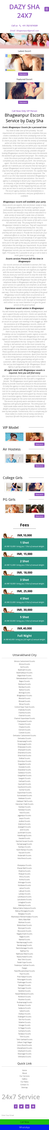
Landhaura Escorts (24, 897)
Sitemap (24, 1087)
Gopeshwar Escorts (24, 793)
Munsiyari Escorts (24, 928)
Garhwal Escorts (24, 781)
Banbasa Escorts (24, 684)
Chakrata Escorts (24, 710)
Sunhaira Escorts (24, 1031)
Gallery (24, 1079)
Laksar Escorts (24, 888)
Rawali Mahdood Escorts (24, 994)
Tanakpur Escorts (24, 1034)
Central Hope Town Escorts (24, 707)
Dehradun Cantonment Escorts (24, 735)
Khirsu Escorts (24, 877)
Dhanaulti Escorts (24, 750)
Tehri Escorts (24, 1037)
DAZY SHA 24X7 (24, 11)
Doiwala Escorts (24, 767)
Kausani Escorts (24, 852)
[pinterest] (33, 1106)
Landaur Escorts (25, 894)
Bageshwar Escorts (24, 675)
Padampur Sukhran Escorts (24, 965)
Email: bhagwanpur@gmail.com (24, 30)
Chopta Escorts (24, 727)
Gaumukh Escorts (24, 784)
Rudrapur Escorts (24, 1005)
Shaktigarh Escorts (24, 1017)
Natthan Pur (24, 951)
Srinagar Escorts (24, 1025)
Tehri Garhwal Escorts (24, 1039)
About (24, 1073)
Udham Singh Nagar (24, 1042)
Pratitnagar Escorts (24, 982)
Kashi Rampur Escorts (25, 850)
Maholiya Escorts (24, 905)
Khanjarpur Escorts (24, 865)
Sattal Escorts (24, 1011)
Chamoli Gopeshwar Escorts (24, 718)
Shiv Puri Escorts (25, 1019)
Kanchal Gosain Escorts (24, 841)
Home (24, 1070)
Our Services (24, 1076)
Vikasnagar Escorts (24, 1054)
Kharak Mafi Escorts (24, 868)
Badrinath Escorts (24, 670)
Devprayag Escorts (24, 744)
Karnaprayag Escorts (24, 844)
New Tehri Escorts (24, 959)
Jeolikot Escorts (24, 821)
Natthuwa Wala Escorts (24, 954)
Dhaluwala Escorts (24, 747)
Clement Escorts (24, 730)
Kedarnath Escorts (24, 855)
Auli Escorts (24, 667)
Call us (24, 25)
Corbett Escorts (24, 733)
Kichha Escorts (24, 879)
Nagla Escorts (24, 937)
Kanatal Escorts (24, 838)
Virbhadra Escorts (24, 1057)
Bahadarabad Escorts (25, 678)
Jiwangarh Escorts (24, 827)
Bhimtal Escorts (24, 698)
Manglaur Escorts (24, 914)
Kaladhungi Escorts (24, 835)
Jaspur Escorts (24, 818)
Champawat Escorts (24, 721)
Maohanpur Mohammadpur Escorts (24, 917)
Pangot (24, 968)
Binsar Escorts (24, 704)
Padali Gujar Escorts (24, 962)
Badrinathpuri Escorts (24, 673)
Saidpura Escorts (24, 1008)
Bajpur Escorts (24, 681)
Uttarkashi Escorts (24, 1051)
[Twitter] (21, 1106)
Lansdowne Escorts (24, 899)
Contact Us (24, 1084)
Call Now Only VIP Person (24, 111)
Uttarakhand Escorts (24, 1048)
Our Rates (24, 1082)
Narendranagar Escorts (24, 948)
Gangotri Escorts (24, 778)
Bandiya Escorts (24, 687)
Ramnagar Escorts (24, 988)
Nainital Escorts (24, 939)
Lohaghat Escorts (24, 902)
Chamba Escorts (24, 713)
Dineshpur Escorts (24, 761)
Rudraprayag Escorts (24, 1002)
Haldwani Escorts (24, 798)
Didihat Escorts (24, 758)
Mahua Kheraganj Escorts (24, 911)
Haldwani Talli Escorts (24, 801)
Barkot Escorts (24, 690)
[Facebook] (16, 1106)
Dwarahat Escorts (24, 770)
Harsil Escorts (24, 813)
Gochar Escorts (24, 790)
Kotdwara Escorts (24, 885)
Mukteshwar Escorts (24, 925)
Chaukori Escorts (24, 724)
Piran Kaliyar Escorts (24, 977)
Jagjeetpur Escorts (24, 815)
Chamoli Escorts (25, 715)
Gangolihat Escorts (24, 775)
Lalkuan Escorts (24, 891)
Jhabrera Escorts (24, 824)
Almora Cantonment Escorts (24, 661)
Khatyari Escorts (24, 874)
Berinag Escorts (24, 693)
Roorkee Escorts (24, 999)
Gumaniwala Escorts (24, 795)
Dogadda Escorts (24, 764)
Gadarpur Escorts (24, 773)
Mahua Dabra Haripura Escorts (24, 908)
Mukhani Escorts (24, 922)
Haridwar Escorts (24, 810)
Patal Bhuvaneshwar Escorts (24, 971)
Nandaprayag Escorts (24, 942)
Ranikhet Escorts (24, 991)
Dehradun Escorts (24, 738)
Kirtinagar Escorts (24, 882)
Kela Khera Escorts (24, 858)
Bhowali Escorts (24, 701)
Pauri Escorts (24, 974)
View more (23, 74)
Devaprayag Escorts (24, 741)
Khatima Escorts (25, 871)
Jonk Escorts (24, 830)
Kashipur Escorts (24, 847)
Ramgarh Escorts (24, 985)
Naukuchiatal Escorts (24, 957)
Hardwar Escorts (24, 807)
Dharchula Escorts (24, 755)
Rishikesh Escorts (24, 997)
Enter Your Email (8, 1115)
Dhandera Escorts (24, 753)
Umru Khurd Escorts (24, 1045)
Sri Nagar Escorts (24, 1028)
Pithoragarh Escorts (24, 979)
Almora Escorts (24, 664)
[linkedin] (27, 1106)
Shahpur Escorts (24, 1014)
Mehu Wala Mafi (24, 919)
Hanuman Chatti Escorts (25, 804)
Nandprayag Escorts (24, 945)
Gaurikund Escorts (24, 787)
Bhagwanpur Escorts (24, 695)
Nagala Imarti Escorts (24, 934)
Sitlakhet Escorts (24, 1022)
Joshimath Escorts (24, 833)
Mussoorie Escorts (24, 931)
